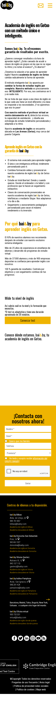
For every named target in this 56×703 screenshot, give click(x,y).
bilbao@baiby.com (18, 524)
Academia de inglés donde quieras (23, 620)
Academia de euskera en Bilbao (22, 530)
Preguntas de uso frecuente (25, 682)
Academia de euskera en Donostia (23, 551)
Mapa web (41, 689)
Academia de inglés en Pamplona (23, 591)
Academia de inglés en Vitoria (21, 569)
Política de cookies (25, 689)
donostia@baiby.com (19, 545)
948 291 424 (15, 584)
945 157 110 (15, 563)
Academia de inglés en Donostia (22, 548)
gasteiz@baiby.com (18, 566)
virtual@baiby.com (18, 617)
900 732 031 (15, 614)
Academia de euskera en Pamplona (23, 594)
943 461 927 (15, 542)
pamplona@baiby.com (20, 587)
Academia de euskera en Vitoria (22, 572)
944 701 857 (15, 521)
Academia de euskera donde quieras (24, 623)
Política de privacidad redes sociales (31, 686)
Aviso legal (45, 682)
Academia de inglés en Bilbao (21, 527)
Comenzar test (27, 320)
